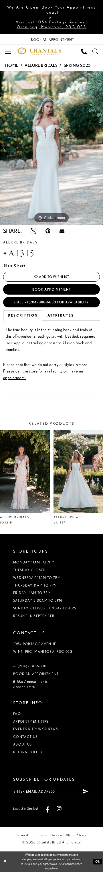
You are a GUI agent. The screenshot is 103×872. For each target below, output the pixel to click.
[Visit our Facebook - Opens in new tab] (47, 809)
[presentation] (25, 471)
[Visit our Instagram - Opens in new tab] (59, 809)
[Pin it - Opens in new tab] (47, 231)
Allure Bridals (41, 65)
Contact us (25, 736)
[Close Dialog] (4, 861)
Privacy (81, 835)
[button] (8, 51)
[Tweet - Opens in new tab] (33, 231)
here (55, 868)
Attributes (60, 315)
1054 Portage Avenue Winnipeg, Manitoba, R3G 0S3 (42, 648)
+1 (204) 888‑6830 (30, 666)
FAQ (17, 714)
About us (22, 744)
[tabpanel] (51, 148)
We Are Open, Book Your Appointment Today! (51, 9)
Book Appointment (51, 289)
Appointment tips (30, 721)
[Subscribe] (85, 791)
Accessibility (61, 835)
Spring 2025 (77, 65)
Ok (97, 861)
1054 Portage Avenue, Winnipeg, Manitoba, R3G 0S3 (52, 24)
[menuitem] (8, 51)
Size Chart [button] (15, 265)
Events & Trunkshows (35, 729)
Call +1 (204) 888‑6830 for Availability (51, 302)
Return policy (28, 752)
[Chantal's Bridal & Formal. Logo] (39, 51)
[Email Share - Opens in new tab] (62, 231)
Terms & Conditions (31, 835)
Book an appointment (36, 674)
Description (23, 315)
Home (12, 65)
